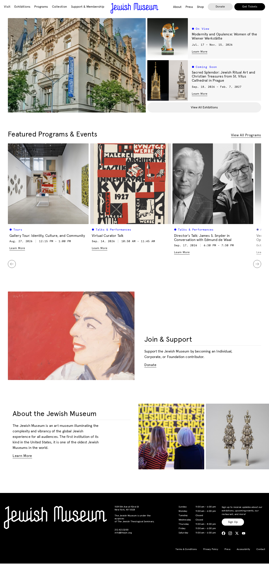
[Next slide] (257, 264)
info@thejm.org (123, 533)
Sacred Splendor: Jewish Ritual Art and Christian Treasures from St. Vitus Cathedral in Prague (223, 76)
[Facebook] (223, 533)
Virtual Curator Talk (107, 236)
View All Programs (246, 135)
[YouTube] (243, 533)
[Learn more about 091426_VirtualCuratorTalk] (130, 183)
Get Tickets (249, 6)
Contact (260, 549)
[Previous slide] (12, 264)
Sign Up (233, 522)
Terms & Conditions (186, 549)
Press (227, 549)
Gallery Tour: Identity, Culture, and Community (47, 236)
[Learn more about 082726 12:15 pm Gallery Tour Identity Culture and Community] (48, 183)
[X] (237, 533)
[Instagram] (230, 533)
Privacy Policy (210, 549)
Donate (220, 6)
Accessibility (243, 549)
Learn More (199, 51)
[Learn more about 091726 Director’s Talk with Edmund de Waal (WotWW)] (213, 183)
